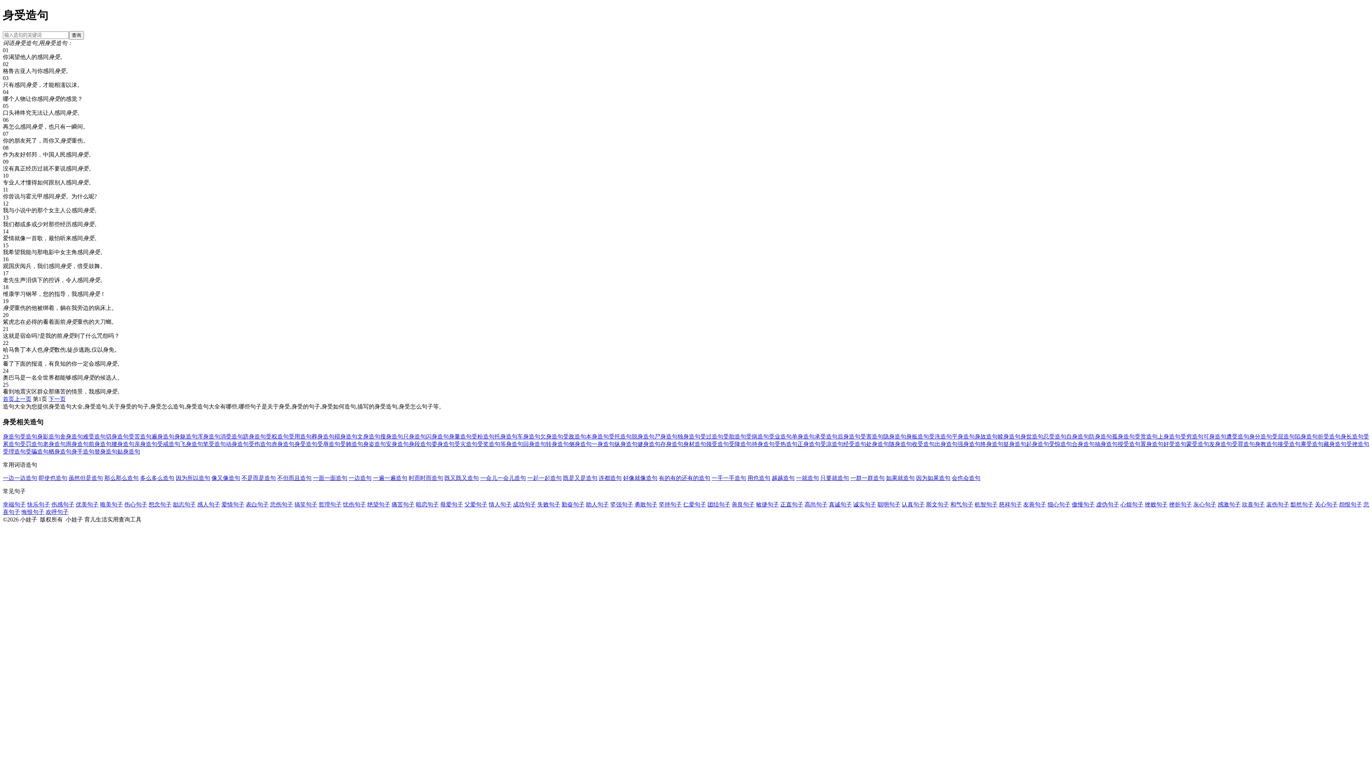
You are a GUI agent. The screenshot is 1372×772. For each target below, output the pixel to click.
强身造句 (969, 444)
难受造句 (94, 437)
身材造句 (694, 444)
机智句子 (986, 504)
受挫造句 (1357, 444)
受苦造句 (140, 437)
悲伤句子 (281, 504)
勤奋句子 (573, 504)
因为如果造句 (933, 478)
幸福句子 (14, 504)
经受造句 (854, 444)
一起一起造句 (544, 478)
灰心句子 (1204, 504)
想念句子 (160, 504)
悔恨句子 (32, 512)
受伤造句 (260, 444)
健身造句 (648, 444)
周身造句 (77, 444)
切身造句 (117, 437)
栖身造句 (60, 452)
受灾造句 (465, 444)
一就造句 (807, 478)
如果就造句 (900, 478)
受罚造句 (31, 444)
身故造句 (986, 437)
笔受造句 (214, 444)
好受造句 (1174, 444)
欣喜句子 (1253, 504)
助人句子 (597, 504)
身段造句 (420, 444)
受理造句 (14, 452)
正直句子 (791, 504)
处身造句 (877, 444)
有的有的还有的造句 (684, 478)
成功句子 (524, 504)
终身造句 (991, 444)
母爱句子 (451, 504)
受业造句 (780, 437)
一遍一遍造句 (390, 478)
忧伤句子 (354, 504)
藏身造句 (1334, 444)
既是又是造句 (580, 478)
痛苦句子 (403, 504)
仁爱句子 (694, 504)
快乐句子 (38, 504)
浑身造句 (208, 437)
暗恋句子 (427, 504)
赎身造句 (1009, 437)
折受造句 (1329, 437)
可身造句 (1214, 437)
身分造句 (1260, 437)
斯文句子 (937, 504)
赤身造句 (283, 444)
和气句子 (961, 504)
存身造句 (671, 444)
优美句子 (87, 504)
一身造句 (603, 444)
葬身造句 (323, 437)
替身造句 (105, 452)
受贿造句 (351, 444)
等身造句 (511, 444)
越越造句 (783, 478)
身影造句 (48, 437)
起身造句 (1037, 444)
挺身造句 (1014, 444)
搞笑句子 (305, 504)
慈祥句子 (1010, 504)
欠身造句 (551, 437)
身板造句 (917, 437)
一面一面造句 (330, 478)
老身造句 (54, 444)
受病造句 (757, 437)
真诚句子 (840, 504)
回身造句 (534, 444)
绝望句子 (378, 504)
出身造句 (946, 444)
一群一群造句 (867, 478)
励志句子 (184, 504)
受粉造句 (483, 437)
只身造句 (414, 437)
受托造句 (620, 437)
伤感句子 (62, 504)
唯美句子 (111, 504)
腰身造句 (122, 444)
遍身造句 (162, 437)
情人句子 (500, 504)
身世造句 (1031, 437)
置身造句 (1151, 444)
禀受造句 (1312, 444)
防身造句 (1100, 437)
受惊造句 (1060, 444)
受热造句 (786, 444)
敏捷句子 (767, 504)
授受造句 (1129, 444)
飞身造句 (191, 444)
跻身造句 (254, 437)
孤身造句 (1123, 437)
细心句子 (1059, 504)
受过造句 (711, 437)
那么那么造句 (121, 478)
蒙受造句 (1197, 444)
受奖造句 (488, 444)
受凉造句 (831, 444)
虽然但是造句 (86, 478)
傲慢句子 (1083, 504)
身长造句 (1352, 437)
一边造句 (360, 478)
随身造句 (900, 444)
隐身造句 (894, 437)
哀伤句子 (1277, 504)
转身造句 (557, 444)
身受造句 (305, 444)
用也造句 (758, 478)
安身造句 (397, 444)
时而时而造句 (426, 478)
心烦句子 (1131, 504)
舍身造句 (71, 437)
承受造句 (826, 437)
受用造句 (300, 437)
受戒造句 (168, 444)
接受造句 (1289, 444)
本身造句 (597, 437)
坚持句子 (670, 504)
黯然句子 (1302, 504)
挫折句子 (1180, 504)
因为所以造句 (193, 478)
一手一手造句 (729, 478)
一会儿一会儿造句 (503, 478)
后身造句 (848, 437)
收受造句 (923, 444)
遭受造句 (1237, 437)
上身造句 (1169, 437)
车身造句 (528, 437)
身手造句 (82, 452)
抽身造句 (1106, 444)
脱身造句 (643, 437)
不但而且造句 (294, 478)
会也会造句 (966, 478)
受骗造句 (37, 452)
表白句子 (257, 504)
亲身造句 (145, 444)
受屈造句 (1283, 437)
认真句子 (913, 504)
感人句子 (208, 504)
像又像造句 (226, 478)
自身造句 (1077, 437)
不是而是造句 (259, 478)
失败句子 (548, 504)
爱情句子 (233, 504)
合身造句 (1083, 444)
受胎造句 (734, 437)
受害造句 (871, 437)
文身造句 (368, 437)
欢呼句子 (57, 512)
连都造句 (610, 478)
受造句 (28, 437)
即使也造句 (53, 478)
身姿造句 (374, 444)
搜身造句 (391, 437)
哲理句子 (330, 504)
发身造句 (1220, 444)
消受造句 (231, 437)
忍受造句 (1054, 437)
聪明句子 (889, 504)
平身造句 (963, 437)
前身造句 (100, 444)
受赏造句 (1146, 437)
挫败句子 (1156, 504)
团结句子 (718, 504)
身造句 (11, 437)
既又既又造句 (461, 478)
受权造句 (277, 437)
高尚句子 (816, 504)
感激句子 (1229, 504)
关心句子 (1326, 504)
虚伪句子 (1107, 504)
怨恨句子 (1350, 504)
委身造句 (443, 444)
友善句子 (1034, 504)
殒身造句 (345, 437)
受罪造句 (1243, 444)
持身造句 (763, 444)
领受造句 (717, 444)
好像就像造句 (640, 478)
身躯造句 (185, 437)
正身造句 (808, 444)
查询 (76, 35)
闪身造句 (437, 437)
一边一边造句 (20, 478)
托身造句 (505, 437)
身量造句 (460, 437)
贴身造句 (128, 452)
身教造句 (1266, 444)
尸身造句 (666, 437)
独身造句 (688, 437)
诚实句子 (864, 504)
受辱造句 (328, 444)
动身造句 (237, 444)
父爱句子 (475, 504)
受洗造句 (940, 437)
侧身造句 (580, 444)
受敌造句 (574, 437)
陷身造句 (1306, 437)
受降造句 (740, 444)
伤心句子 (135, 504)
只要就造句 (834, 478)
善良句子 (743, 504)
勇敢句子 (646, 504)
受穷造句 (1191, 437)
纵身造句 (626, 444)
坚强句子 (621, 504)
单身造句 (803, 437)
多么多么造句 (157, 478)
